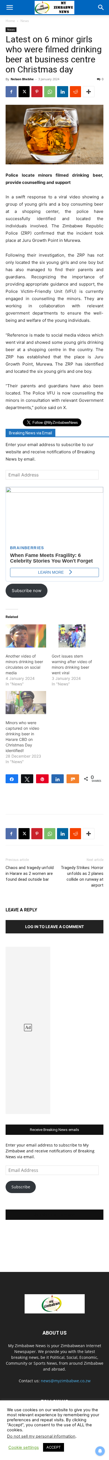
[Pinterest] (36, 91)
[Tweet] (27, 779)
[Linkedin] (62, 91)
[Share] (12, 779)
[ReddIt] (75, 91)
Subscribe (20, 1186)
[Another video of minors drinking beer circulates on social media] (26, 636)
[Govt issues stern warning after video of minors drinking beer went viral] (72, 636)
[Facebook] (11, 91)
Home (10, 20)
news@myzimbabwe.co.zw (66, 1380)
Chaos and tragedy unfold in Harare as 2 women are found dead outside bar (30, 873)
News (24, 20)
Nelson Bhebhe (22, 79)
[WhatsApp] (49, 91)
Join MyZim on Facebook (54, 1214)
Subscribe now (26, 590)
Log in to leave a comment (54, 926)
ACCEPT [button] (53, 1447)
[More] (88, 91)
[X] (24, 91)
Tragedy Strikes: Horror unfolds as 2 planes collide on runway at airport (82, 876)
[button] (9, 7)
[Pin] (42, 779)
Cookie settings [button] (23, 1447)
